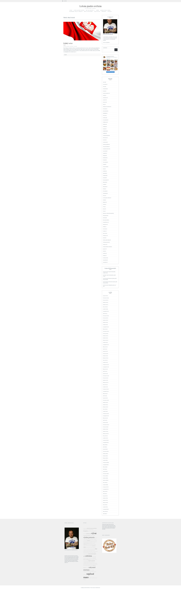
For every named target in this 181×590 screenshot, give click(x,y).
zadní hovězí (94, 556)
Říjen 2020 (105, 418)
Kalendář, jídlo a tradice (76, 11)
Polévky (104, 117)
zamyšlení (93, 545)
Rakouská (104, 186)
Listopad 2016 (105, 509)
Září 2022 (104, 371)
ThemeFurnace (98, 587)
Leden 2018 (105, 484)
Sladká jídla (105, 131)
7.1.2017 (65, 54)
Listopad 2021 (105, 391)
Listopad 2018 (105, 464)
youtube (95, 528)
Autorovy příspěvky (106, 42)
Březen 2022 (105, 382)
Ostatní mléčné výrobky (107, 246)
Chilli (104, 95)
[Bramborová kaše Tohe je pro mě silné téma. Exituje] (108, 68)
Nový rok (104, 233)
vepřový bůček (85, 560)
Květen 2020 (105, 429)
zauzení (95, 559)
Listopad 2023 (105, 344)
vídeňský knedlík (86, 535)
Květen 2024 (105, 335)
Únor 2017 (104, 504)
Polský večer (68, 43)
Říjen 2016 (104, 511)
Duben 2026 (105, 304)
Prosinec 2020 (105, 413)
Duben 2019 (105, 455)
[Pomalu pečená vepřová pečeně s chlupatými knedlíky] (116, 68)
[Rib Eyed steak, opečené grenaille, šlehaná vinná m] (112, 61)
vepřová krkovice (86, 543)
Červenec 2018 (105, 473)
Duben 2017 (105, 500)
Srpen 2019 (105, 449)
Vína (104, 211)
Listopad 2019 (105, 442)
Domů (71, 10)
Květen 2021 (105, 402)
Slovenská (104, 191)
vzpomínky (92, 571)
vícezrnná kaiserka (86, 552)
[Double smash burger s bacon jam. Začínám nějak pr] (104, 65)
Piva (103, 206)
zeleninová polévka (90, 544)
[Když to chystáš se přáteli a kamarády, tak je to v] (108, 61)
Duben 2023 (105, 355)
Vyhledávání (105, 47)
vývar (94, 533)
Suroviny (104, 228)
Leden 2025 (105, 324)
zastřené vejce (92, 563)
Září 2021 (104, 395)
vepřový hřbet (88, 565)
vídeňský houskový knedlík (89, 564)
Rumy (104, 208)
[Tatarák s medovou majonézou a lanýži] (116, 61)
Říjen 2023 (105, 346)
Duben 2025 (105, 322)
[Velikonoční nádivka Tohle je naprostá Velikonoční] (112, 65)
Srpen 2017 (105, 495)
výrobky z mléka (92, 535)
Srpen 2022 (105, 373)
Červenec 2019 (105, 451)
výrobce (91, 565)
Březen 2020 (105, 433)
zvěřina (92, 552)
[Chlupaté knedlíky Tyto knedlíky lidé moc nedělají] (112, 68)
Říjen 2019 (104, 444)
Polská (75, 46)
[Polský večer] (82, 40)
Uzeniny (104, 253)
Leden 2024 (105, 342)
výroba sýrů (88, 533)
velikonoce (88, 559)
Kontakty (104, 11)
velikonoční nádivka (86, 571)
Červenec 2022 (105, 375)
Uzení (97, 10)
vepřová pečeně (91, 560)
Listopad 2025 (105, 311)
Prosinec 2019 (105, 440)
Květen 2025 (105, 320)
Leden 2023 (105, 362)
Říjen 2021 (104, 393)
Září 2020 (104, 420)
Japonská (104, 173)
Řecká (104, 188)
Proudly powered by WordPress (85, 587)
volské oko (88, 563)
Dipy (104, 104)
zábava (95, 552)
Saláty (104, 128)
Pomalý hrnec (105, 222)
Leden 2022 (105, 386)
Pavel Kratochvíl (108, 34)
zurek (86, 545)
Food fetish (97, 11)
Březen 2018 (105, 480)
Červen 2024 (105, 333)
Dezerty (104, 102)
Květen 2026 (105, 302)
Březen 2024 (105, 340)
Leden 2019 (105, 460)
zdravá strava (90, 528)
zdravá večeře (89, 545)
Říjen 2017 (104, 491)
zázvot (84, 565)
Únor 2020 (105, 435)
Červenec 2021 (105, 400)
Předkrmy (104, 122)
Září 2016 (104, 513)
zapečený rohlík (85, 551)
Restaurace (105, 224)
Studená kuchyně (106, 135)
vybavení (85, 544)
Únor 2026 (105, 306)
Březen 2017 (105, 502)
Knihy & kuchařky (88, 11)
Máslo (104, 251)
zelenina (88, 556)
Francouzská (105, 166)
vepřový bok (92, 540)
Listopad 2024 (105, 326)
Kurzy (104, 195)
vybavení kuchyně (92, 553)
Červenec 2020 (105, 424)
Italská (104, 171)
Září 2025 (104, 313)
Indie (104, 168)
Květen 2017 (105, 498)
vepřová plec (91, 551)
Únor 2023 (105, 360)
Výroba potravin (105, 242)
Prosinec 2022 (105, 364)
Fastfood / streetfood (106, 106)
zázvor (88, 540)
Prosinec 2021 (105, 389)
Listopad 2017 (105, 489)
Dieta (104, 86)
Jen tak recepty (90, 10)
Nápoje (104, 202)
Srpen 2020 (105, 422)
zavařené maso (88, 547)
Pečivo (104, 115)
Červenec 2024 (105, 331)
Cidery (104, 204)
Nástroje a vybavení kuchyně (107, 213)
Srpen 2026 (105, 295)
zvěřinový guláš (92, 543)
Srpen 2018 (105, 471)
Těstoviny (104, 137)
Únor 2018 (104, 482)
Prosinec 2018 (105, 462)
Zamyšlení (105, 262)
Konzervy (104, 244)
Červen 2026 (105, 300)
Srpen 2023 (105, 351)
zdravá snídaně (92, 570)
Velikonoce (105, 235)
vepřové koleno (94, 577)
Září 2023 (104, 349)
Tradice (104, 231)
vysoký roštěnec (91, 539)
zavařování (85, 528)
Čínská (104, 164)
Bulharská (104, 157)
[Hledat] (116, 49)
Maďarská (104, 175)
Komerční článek (106, 146)
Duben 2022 (105, 380)
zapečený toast (90, 531)
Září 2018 (104, 469)
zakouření (95, 564)
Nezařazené (105, 215)
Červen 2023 (105, 353)
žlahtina (87, 539)
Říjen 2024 (105, 329)
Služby (104, 226)
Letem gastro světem (91, 6)
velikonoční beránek (86, 550)
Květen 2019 (105, 453)
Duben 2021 (105, 404)
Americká (104, 151)
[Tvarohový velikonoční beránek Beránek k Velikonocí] (108, 65)
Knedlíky (104, 126)
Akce (104, 82)
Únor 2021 (104, 409)
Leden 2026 (105, 309)
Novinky (104, 217)
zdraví (92, 547)
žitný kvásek (92, 559)
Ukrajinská (105, 193)
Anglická (104, 153)
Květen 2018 (105, 478)
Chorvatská (105, 162)
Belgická (104, 155)
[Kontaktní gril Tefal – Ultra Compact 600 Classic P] (104, 61)
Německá (104, 182)
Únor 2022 (105, 384)
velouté (84, 579)
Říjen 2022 (105, 369)
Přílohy (104, 124)
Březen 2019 (105, 458)
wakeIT (87, 567)
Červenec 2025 (105, 315)
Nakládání (104, 113)
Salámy (104, 255)
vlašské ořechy (92, 550)
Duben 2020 (105, 431)
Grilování (104, 108)
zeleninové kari (95, 551)
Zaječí (90, 552)
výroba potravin (89, 537)
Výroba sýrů (105, 257)
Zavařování (105, 142)
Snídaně (104, 133)
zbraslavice (90, 577)
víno (96, 549)
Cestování (104, 84)
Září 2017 (104, 493)
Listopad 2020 (105, 415)
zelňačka (84, 563)
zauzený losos (91, 529)
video (84, 547)
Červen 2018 (105, 475)
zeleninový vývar (86, 529)
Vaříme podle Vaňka (105, 10)
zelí (84, 556)
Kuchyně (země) (105, 148)
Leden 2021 (105, 411)
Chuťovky (104, 97)
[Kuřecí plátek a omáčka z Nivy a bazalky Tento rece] (116, 65)
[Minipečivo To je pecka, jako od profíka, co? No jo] (104, 68)
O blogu (110, 11)
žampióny (85, 531)
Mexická (104, 177)
